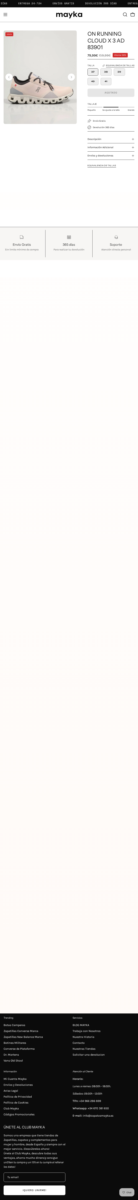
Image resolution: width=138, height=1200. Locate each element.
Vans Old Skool (13, 1060)
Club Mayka (11, 1108)
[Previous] (9, 77)
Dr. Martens (11, 1054)
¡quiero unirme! (34, 1190)
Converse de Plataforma (19, 1048)
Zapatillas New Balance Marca (23, 1037)
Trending (8, 1017)
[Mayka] (69, 14)
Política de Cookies (16, 1102)
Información (10, 1071)
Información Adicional (100, 147)
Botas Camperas (14, 1025)
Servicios (77, 1017)
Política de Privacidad (18, 1096)
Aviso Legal (11, 1090)
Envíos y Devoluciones (18, 1084)
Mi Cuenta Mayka (15, 1079)
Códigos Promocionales (19, 1114)
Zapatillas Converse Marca (21, 1031)
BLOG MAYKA (81, 1025)
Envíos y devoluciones (100, 155)
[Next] (71, 77)
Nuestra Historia (83, 1037)
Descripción (94, 139)
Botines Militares (15, 1042)
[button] (124, 14)
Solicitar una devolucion (89, 1054)
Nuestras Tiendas (84, 1048)
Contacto (79, 1042)
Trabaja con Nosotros (86, 1031)
